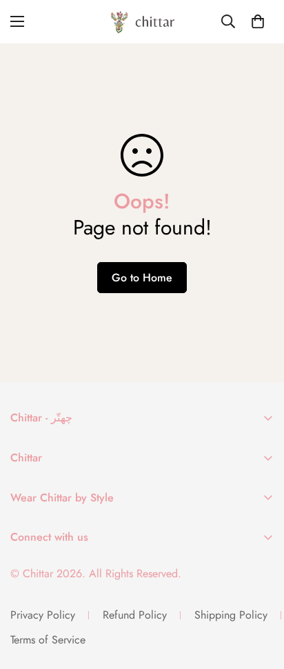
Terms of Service (47, 640)
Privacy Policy (42, 615)
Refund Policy (135, 615)
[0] (258, 21)
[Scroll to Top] (259, 596)
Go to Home (142, 278)
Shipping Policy (230, 615)
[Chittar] (142, 21)
